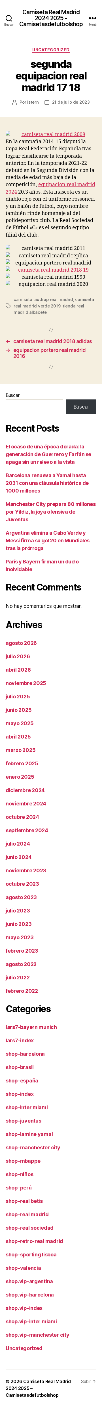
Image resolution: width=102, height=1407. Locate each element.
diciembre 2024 (25, 790)
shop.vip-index (24, 1308)
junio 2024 (18, 857)
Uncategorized (51, 49)
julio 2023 (18, 911)
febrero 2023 (22, 951)
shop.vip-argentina (29, 1281)
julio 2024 (18, 844)
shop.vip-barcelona (30, 1295)
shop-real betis (24, 1201)
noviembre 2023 (26, 870)
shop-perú (19, 1188)
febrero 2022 (22, 991)
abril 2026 (18, 670)
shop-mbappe (23, 1161)
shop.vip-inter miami (31, 1321)
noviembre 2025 (26, 683)
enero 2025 (20, 777)
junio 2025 (18, 710)
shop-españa (22, 1081)
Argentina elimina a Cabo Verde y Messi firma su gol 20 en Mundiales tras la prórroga (48, 540)
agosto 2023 (21, 897)
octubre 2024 (22, 817)
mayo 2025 (20, 723)
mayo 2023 (20, 937)
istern (33, 102)
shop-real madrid (27, 1214)
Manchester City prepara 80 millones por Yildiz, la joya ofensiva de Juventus (50, 511)
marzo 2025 (20, 750)
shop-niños (19, 1174)
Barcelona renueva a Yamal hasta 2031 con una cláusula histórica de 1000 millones (47, 483)
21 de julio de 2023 (71, 102)
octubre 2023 (22, 884)
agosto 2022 (21, 964)
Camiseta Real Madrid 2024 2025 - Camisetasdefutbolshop (51, 18)
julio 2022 (17, 978)
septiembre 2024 (27, 830)
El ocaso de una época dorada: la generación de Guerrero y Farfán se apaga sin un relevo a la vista (48, 454)
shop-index (19, 1094)
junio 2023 (18, 924)
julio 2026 (18, 656)
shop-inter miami (27, 1107)
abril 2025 (18, 737)
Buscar (12, 395)
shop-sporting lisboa (31, 1255)
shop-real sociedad (30, 1228)
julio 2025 (18, 697)
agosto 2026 (21, 643)
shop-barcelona (25, 1054)
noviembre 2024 (26, 804)
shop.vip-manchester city (37, 1335)
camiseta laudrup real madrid (43, 299)
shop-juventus (23, 1121)
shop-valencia (23, 1268)
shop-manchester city (33, 1147)
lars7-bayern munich (31, 1027)
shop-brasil (20, 1067)
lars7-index (20, 1040)
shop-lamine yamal (29, 1134)
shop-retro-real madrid (34, 1241)
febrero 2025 (22, 763)
